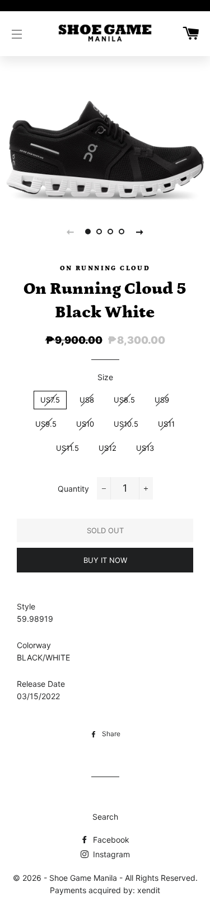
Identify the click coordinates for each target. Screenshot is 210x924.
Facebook (110, 839)
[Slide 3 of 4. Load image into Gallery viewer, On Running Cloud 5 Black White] (110, 231)
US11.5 (67, 447)
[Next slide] (140, 231)
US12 (107, 447)
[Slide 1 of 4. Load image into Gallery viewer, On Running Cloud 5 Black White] (88, 231)
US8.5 (124, 399)
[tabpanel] (105, 146)
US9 (162, 399)
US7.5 (50, 399)
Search (105, 816)
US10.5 (126, 423)
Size (105, 377)
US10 (85, 423)
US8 (87, 399)
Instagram (110, 854)
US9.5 (46, 423)
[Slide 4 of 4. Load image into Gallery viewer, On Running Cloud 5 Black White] (122, 231)
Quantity (73, 488)
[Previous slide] (70, 231)
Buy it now (105, 560)
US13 (145, 447)
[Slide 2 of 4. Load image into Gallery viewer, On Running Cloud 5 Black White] (99, 231)
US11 (166, 423)
